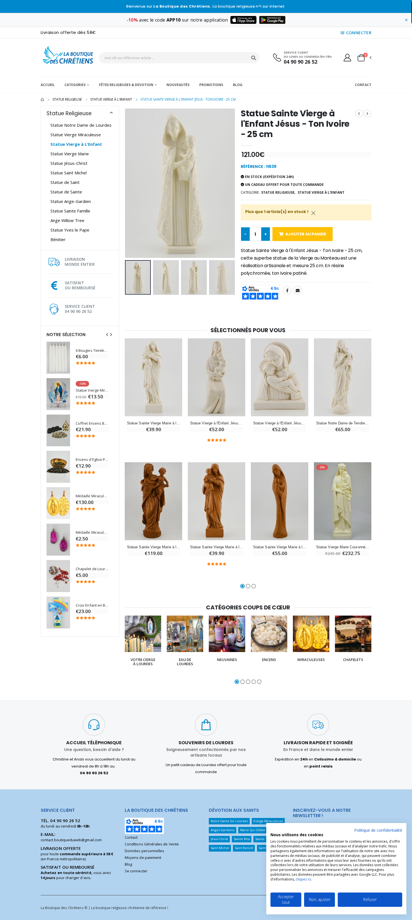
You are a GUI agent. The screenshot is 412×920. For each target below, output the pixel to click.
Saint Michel (220, 848)
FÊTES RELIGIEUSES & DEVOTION (126, 84)
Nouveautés (177, 84)
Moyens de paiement (143, 857)
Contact (363, 84)
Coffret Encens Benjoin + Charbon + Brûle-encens (92, 423)
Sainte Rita (242, 839)
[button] (364, 57)
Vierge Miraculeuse (268, 821)
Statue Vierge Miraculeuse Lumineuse (92, 390)
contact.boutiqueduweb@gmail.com (71, 839)
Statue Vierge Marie (69, 153)
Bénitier (58, 239)
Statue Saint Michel (68, 172)
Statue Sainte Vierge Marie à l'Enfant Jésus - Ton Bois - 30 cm (153, 547)
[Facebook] (287, 290)
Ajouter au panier (305, 234)
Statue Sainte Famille (70, 211)
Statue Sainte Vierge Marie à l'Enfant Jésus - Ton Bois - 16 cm (216, 547)
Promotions (211, 84)
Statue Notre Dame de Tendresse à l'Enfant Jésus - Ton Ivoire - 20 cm (342, 423)
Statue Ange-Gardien (70, 201)
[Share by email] (297, 290)
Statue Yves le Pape (69, 230)
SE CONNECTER (356, 32)
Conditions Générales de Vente (152, 844)
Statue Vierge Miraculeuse (75, 134)
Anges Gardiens (223, 830)
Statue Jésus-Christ (68, 163)
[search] (253, 57)
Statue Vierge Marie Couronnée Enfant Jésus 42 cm (342, 547)
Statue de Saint (65, 182)
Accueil (48, 84)
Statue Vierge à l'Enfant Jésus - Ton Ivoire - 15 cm (279, 423)
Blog (237, 84)
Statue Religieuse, (278, 192)
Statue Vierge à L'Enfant (111, 99)
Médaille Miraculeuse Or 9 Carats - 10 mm (92, 496)
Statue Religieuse (67, 99)
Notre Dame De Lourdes (229, 821)
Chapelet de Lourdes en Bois (92, 569)
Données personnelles (144, 850)
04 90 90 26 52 (300, 62)
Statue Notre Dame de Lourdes (81, 125)
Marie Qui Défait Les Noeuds (262, 830)
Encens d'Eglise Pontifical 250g (92, 459)
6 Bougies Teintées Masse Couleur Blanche (92, 350)
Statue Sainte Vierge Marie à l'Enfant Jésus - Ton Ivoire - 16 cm (153, 423)
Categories (74, 84)
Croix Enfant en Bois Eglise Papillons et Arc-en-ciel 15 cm (92, 605)
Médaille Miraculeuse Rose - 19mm (92, 532)
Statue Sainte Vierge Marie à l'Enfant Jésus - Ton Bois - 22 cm (279, 547)
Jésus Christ (219, 839)
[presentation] (107, 334)
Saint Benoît (244, 848)
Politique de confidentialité (378, 830)
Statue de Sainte (66, 192)
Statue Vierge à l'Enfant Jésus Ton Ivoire (216, 423)
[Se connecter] (347, 57)
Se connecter (136, 870)
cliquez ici (303, 879)
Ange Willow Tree (67, 220)
